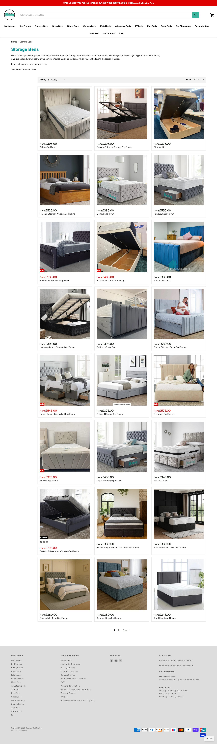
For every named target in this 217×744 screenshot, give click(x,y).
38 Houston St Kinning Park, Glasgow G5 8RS (179, 679)
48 (203, 80)
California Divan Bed (106, 347)
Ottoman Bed (160, 147)
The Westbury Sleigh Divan (109, 480)
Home (14, 42)
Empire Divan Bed (162, 280)
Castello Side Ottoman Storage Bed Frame (59, 551)
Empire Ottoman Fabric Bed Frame (170, 347)
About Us (94, 33)
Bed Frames (25, 26)
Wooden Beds (89, 26)
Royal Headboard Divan (165, 618)
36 (198, 80)
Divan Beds (57, 26)
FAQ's (63, 682)
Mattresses (9, 26)
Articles (64, 697)
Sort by (43, 80)
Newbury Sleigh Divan (164, 214)
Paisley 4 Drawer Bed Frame (110, 414)
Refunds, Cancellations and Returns (76, 689)
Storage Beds (41, 26)
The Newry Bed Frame (164, 414)
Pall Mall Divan (160, 480)
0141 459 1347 (170, 660)
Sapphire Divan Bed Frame (109, 618)
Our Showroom (183, 26)
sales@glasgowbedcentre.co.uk (179, 665)
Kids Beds (152, 26)
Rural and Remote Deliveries (73, 678)
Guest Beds (166, 26)
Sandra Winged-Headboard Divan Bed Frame (118, 547)
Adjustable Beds (123, 26)
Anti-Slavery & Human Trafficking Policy (78, 700)
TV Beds (139, 26)
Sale (121, 33)
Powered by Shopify (19, 731)
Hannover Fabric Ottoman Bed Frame (57, 347)
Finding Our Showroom (71, 664)
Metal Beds (105, 26)
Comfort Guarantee (69, 671)
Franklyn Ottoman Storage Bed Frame (114, 147)
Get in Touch (66, 660)
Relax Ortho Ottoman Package (111, 280)
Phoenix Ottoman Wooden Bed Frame (57, 214)
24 (194, 80)
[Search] (195, 15)
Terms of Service (68, 693)
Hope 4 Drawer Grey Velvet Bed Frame (57, 414)
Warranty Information (70, 686)
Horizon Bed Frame (49, 480)
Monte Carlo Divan (105, 214)
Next (125, 630)
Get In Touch (109, 33)
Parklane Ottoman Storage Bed (54, 280)
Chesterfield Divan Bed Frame (53, 618)
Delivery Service (68, 675)
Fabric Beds (72, 26)
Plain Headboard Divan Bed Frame (170, 547)
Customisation (202, 26)
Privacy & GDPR (68, 668)
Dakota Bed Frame (48, 147)
